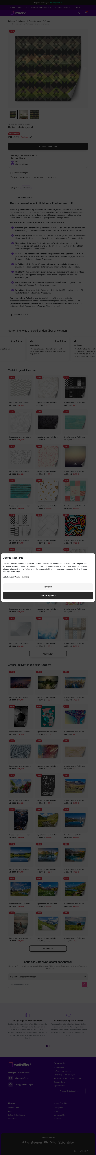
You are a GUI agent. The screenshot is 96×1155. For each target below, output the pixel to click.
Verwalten (48, 587)
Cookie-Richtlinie (21, 577)
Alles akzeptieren (48, 595)
